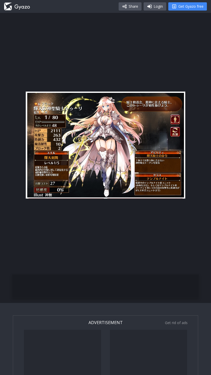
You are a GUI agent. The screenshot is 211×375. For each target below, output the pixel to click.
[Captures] (17, 6)
